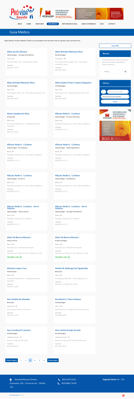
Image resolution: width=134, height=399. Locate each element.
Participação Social (69, 24)
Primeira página (11, 360)
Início (20, 24)
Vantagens (40, 24)
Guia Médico (52, 24)
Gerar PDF (115, 46)
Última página (53, 360)
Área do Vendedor (89, 24)
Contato (111, 24)
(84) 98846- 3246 (13, 257)
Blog (102, 24)
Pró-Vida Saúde (14, 395)
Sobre (28, 24)
